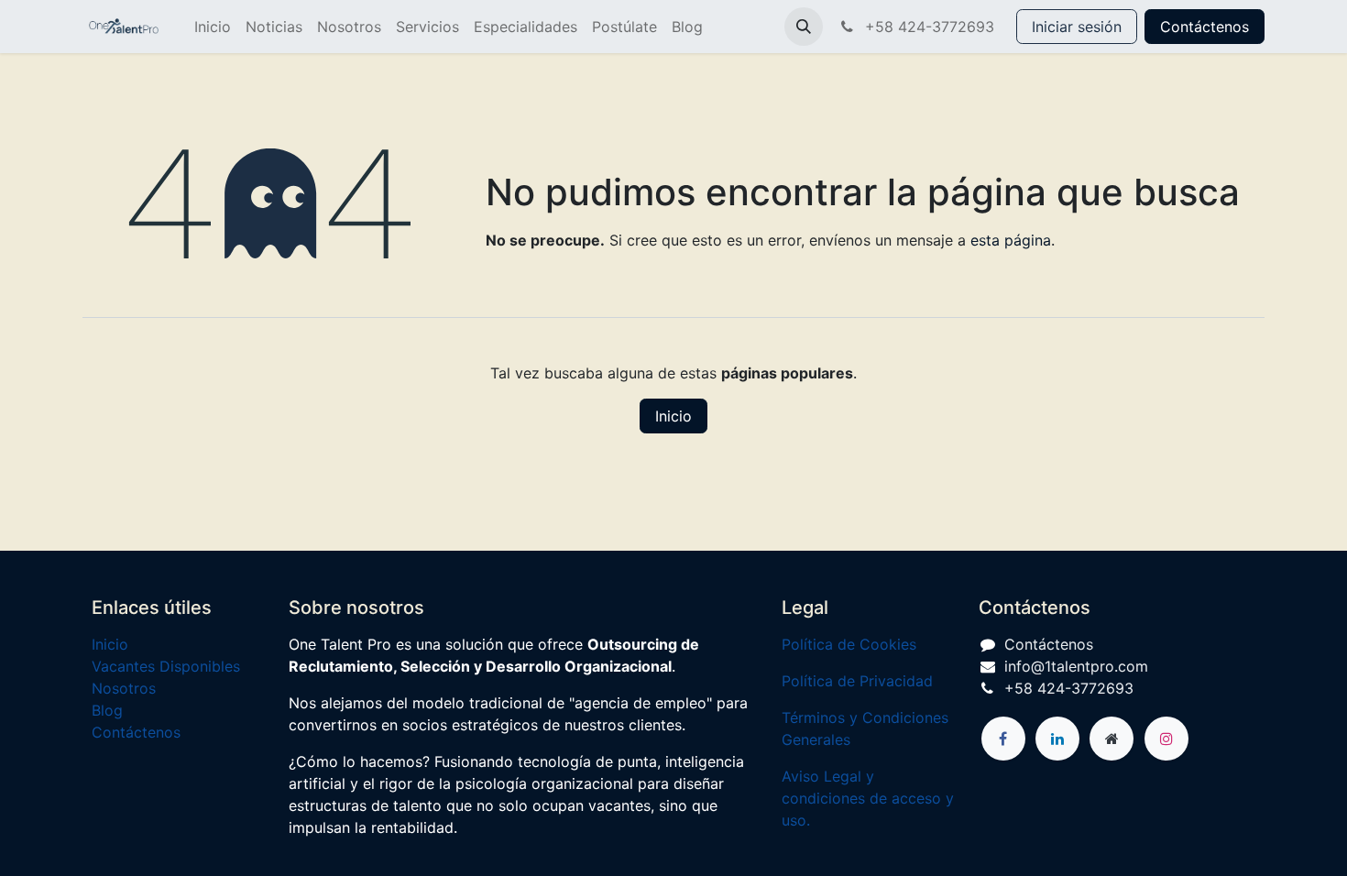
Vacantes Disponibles (166, 666)
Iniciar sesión (1077, 26)
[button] (803, 26)
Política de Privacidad (857, 681)
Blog (107, 710)
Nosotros (124, 688)
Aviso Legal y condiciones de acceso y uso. (868, 798)
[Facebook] (1003, 739)
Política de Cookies (849, 644)
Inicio (673, 416)
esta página (1010, 240)
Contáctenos (1204, 26)
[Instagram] (1166, 739)
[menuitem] (212, 26)
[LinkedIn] (1057, 739)
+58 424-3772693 (927, 26)
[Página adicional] (1111, 739)
